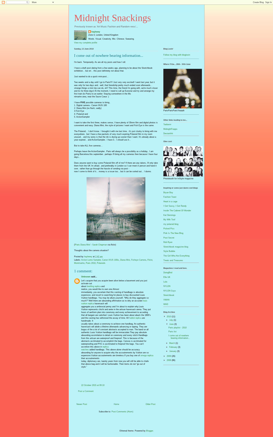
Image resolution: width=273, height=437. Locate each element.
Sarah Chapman (99, 244)
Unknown (85, 276)
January (173, 351)
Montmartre (79, 263)
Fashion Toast (169, 197)
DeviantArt (168, 133)
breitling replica (94, 286)
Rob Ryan (167, 242)
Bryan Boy (168, 192)
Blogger (149, 431)
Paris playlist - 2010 (177, 327)
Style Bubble (169, 251)
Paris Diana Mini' (82, 244)
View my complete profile (85, 42)
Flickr (149, 260)
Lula (165, 282)
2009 (169, 356)
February (173, 347)
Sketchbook (168, 295)
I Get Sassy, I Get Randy (175, 206)
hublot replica (135, 318)
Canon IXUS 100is (110, 260)
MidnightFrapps (170, 129)
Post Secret (168, 238)
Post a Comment (86, 391)
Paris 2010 (91, 263)
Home (116, 404)
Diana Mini (125, 260)
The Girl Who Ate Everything (176, 256)
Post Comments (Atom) (122, 411)
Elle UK (166, 277)
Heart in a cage (170, 201)
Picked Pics (168, 228)
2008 (169, 360)
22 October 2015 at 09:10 (92, 385)
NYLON (166, 286)
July (171, 320)
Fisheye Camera (138, 260)
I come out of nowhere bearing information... (179, 336)
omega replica (146, 355)
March (172, 343)
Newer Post (81, 404)
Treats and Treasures (173, 260)
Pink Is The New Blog (173, 233)
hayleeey (95, 32)
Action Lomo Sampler (91, 260)
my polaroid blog (170, 224)
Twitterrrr (167, 124)
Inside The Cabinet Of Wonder (177, 210)
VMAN (166, 300)
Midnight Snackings (112, 18)
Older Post (150, 404)
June (171, 324)
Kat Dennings (169, 215)
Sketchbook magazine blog (175, 247)
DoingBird (167, 272)
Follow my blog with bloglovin (176, 55)
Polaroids (101, 263)
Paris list (172, 331)
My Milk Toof (169, 219)
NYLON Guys (169, 291)
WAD (165, 304)
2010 (169, 316)
